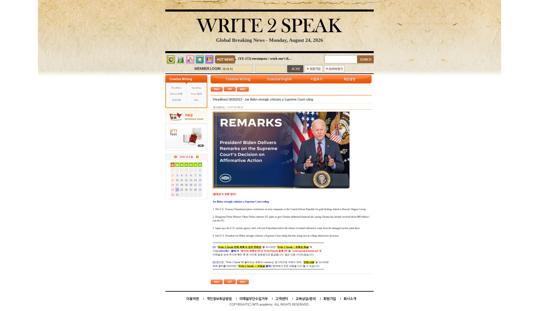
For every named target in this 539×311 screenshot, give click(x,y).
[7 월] (175, 156)
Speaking (196, 88)
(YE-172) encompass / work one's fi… (265, 58)
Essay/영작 (196, 94)
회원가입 (329, 299)
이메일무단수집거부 (253, 299)
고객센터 (281, 299)
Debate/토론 (176, 94)
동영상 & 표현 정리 (224, 194)
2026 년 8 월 (186, 156)
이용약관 (192, 299)
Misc (196, 100)
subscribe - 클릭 (227, 250)
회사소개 (350, 299)
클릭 (268, 266)
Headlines (176, 88)
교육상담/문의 (306, 299)
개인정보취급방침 (219, 299)
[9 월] (197, 156)
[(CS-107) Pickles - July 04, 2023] (217, 89)
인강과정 (176, 100)
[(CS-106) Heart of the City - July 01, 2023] (243, 89)
